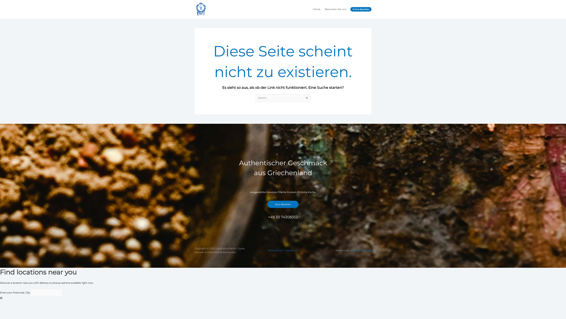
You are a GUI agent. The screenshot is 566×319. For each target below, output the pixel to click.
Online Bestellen (360, 9)
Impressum (291, 250)
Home (316, 9)
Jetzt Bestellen (283, 204)
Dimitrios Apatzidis (360, 250)
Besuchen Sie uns (335, 9)
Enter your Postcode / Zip (15, 292)
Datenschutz (275, 250)
